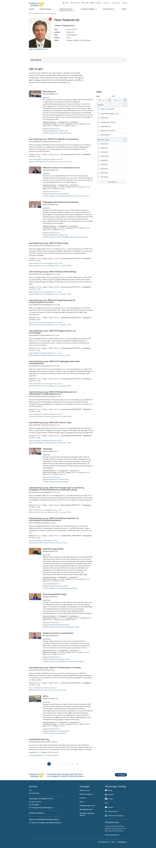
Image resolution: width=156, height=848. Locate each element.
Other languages (97, 3)
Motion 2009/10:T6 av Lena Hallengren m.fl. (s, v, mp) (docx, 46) (51, 386)
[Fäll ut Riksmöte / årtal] (125, 140)
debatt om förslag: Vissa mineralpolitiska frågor (62, 627)
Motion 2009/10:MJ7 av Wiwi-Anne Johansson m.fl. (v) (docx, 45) (51, 443)
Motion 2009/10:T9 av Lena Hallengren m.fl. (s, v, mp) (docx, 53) (51, 294)
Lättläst (67, 3)
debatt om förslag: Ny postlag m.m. (58, 133)
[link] (44, 764)
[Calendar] (109, 100)
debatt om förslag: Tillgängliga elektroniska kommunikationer (66, 237)
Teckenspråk (76, 3)
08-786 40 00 (35, 793)
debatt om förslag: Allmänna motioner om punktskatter (64, 661)
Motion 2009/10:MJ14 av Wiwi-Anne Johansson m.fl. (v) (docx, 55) (51, 161)
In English (86, 3)
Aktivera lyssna (116, 3)
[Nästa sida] (77, 764)
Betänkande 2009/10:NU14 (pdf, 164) (56, 625)
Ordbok (107, 3)
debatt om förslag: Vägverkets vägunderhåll (61, 588)
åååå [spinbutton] (99, 100)
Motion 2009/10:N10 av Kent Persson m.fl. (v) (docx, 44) (48, 690)
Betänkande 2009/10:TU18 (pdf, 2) (56, 235)
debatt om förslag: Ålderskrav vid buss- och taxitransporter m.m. (67, 196)
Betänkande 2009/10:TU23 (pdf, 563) (56, 194)
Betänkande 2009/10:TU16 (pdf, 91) (56, 586)
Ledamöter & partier (38, 13)
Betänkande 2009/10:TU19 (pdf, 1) (56, 131)
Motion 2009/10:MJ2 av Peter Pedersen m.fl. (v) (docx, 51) (49, 543)
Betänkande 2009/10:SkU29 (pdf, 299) (56, 659)
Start (30, 13)
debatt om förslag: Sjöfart (55, 733)
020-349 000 (35, 805)
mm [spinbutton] (103, 100)
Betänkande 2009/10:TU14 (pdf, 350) (56, 479)
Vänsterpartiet (71, 29)
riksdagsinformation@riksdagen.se (42, 808)
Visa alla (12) (118, 182)
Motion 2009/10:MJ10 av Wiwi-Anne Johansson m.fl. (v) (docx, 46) (51, 416)
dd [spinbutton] (105, 100)
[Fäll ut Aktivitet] (125, 105)
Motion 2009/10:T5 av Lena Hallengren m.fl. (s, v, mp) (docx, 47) (51, 512)
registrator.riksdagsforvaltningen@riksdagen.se (46, 823)
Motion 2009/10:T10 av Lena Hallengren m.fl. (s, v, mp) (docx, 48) (51, 265)
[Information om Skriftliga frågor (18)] (115, 122)
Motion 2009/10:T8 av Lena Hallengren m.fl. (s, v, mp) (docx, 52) (51, 325)
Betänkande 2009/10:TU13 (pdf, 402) (56, 731)
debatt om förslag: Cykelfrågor (57, 482)
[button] (46, 9)
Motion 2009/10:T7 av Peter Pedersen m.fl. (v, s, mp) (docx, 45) (50, 355)
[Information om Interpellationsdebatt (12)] (118, 114)
